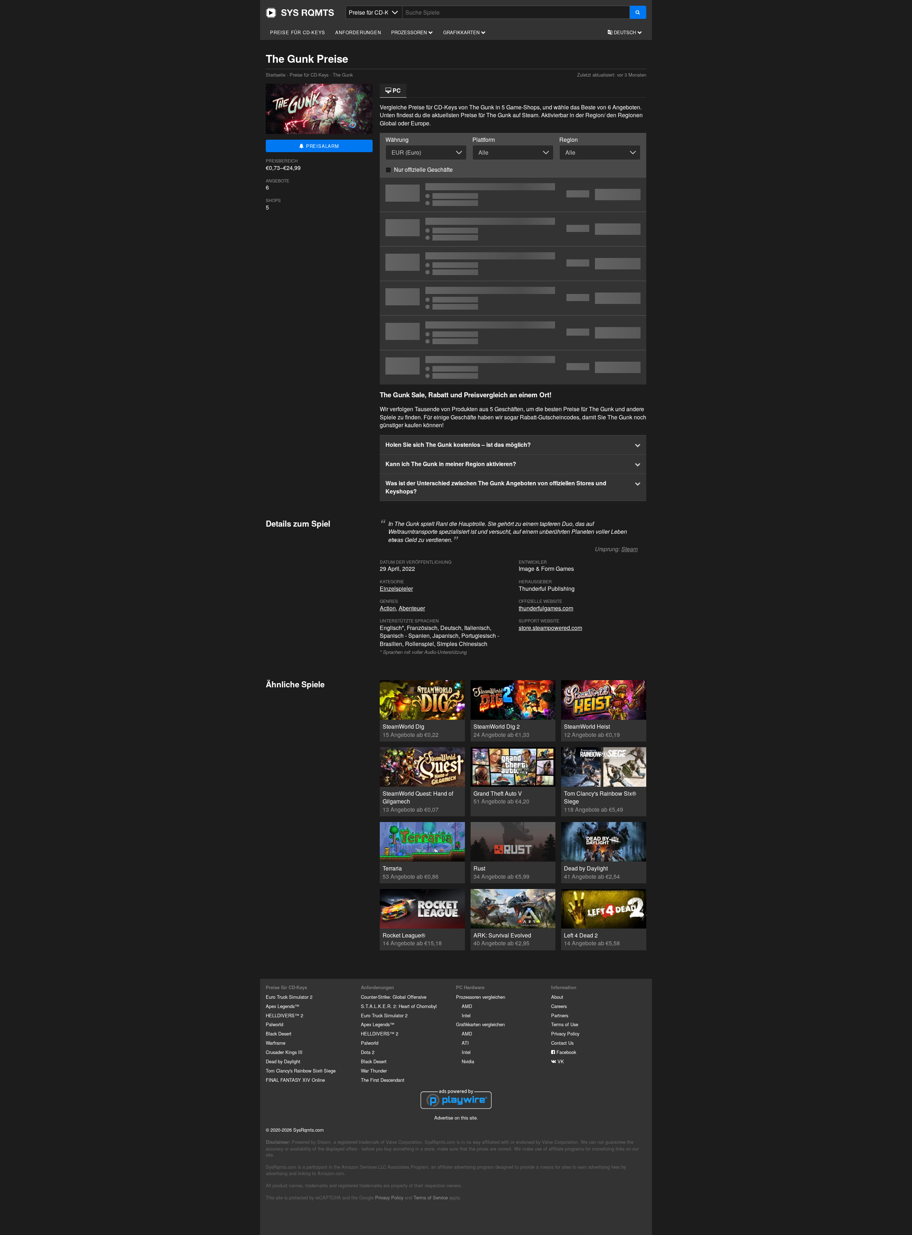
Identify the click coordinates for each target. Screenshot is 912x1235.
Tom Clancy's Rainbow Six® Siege (301, 1070)
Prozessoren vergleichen (480, 996)
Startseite (300, 13)
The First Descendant (382, 1079)
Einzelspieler (396, 588)
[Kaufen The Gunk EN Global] (513, 194)
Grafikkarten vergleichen (480, 1024)
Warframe (275, 1042)
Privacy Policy (565, 1033)
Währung (397, 140)
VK (560, 1061)
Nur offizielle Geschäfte (423, 169)
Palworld (274, 1024)
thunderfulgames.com (546, 608)
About (557, 996)
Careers (559, 1006)
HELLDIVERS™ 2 (284, 1015)
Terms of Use (564, 1024)
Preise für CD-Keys (297, 32)
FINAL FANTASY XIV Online (295, 1079)
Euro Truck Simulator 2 (289, 996)
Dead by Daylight (283, 1061)
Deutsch (624, 32)
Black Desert (278, 1033)
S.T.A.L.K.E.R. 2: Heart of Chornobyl (399, 1006)
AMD (467, 1006)
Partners (559, 1015)
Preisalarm (321, 146)
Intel (466, 1015)
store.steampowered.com (550, 628)
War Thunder (374, 1070)
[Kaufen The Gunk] (513, 298)
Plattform (483, 140)
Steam (629, 549)
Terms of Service (431, 1197)
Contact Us (562, 1042)
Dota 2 (367, 1052)
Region (568, 140)
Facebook (565, 1052)
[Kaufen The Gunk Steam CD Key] (513, 229)
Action (388, 608)
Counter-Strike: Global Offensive (393, 996)
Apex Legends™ (282, 1006)
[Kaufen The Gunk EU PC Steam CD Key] (513, 333)
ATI (465, 1042)
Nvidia (468, 1061)
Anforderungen (358, 32)
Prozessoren (409, 32)
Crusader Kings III (284, 1052)
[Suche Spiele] (637, 12)
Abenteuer (412, 608)
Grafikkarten (462, 32)
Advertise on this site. (456, 1117)
